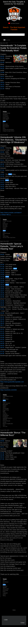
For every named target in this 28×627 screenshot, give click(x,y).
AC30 (4, 594)
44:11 (2, 341)
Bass (4, 128)
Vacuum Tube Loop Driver (9, 237)
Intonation (5, 114)
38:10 (2, 321)
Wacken (5, 587)
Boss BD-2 (5, 124)
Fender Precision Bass (8, 129)
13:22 (2, 272)
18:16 (2, 78)
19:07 (2, 291)
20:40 (2, 295)
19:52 (2, 86)
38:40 (2, 323)
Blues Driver (6, 125)
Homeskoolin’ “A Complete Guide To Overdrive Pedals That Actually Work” (13, 48)
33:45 (2, 319)
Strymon (5, 419)
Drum (4, 591)
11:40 (2, 180)
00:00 (2, 56)
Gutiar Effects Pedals (8, 396)
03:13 (2, 457)
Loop (4, 222)
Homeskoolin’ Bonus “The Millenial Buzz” (12, 433)
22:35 (2, 297)
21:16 (2, 88)
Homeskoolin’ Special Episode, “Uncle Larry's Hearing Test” (11, 246)
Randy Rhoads (6, 233)
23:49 (2, 301)
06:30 (2, 164)
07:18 (2, 266)
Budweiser (5, 223)
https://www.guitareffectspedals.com (12, 382)
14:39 (2, 276)
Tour (4, 580)
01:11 (2, 447)
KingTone (5, 414)
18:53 (2, 82)
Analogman (5, 115)
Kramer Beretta (6, 113)
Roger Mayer (6, 118)
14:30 (2, 274)
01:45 (2, 453)
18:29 (2, 285)
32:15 (2, 317)
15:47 (2, 76)
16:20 (2, 186)
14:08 (2, 72)
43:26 (2, 339)
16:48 (2, 281)
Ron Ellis (5, 225)
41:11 (2, 331)
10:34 (2, 176)
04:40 (2, 66)
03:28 (2, 58)
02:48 (2, 455)
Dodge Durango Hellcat (8, 131)
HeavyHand (6, 415)
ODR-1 (4, 229)
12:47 (2, 182)
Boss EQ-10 (6, 126)
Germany (5, 586)
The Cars (5, 426)
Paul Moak (5, 590)
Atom (4, 425)
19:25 (2, 293)
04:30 (2, 264)
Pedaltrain (5, 416)
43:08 (2, 337)
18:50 (2, 289)
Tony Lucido (6, 588)
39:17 (2, 325)
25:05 (2, 303)
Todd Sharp (5, 236)
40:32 (2, 329)
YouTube (8, 40)
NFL (4, 234)
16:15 (2, 278)
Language (5, 593)
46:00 (2, 347)
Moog (4, 595)
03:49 (2, 62)
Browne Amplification (8, 423)
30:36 (2, 313)
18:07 (2, 282)
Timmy (4, 412)
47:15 (2, 351)
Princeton (5, 226)
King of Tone (6, 117)
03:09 (2, 152)
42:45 (2, 335)
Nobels (4, 228)
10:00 (2, 174)
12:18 (2, 270)
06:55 (2, 68)
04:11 (2, 160)
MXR (4, 411)
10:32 (2, 268)
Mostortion (5, 404)
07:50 (2, 170)
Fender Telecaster (7, 221)
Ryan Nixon (5, 399)
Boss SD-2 (5, 120)
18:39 (2, 287)
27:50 (2, 309)
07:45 (2, 459)
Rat (3, 122)
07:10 (2, 166)
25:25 (2, 305)
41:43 (2, 333)
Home (14, 610)
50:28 (2, 353)
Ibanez (4, 401)
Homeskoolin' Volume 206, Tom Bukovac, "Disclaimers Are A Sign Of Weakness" (13, 139)
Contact (22, 622)
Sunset (4, 422)
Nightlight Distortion (7, 418)
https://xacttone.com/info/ (8, 390)
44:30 (2, 343)
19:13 (2, 84)
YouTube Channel (15, 23)
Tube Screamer (6, 403)
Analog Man (6, 408)
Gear (4, 232)
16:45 (2, 188)
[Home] (14, 6)
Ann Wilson (5, 582)
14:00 (2, 184)
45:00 (2, 345)
